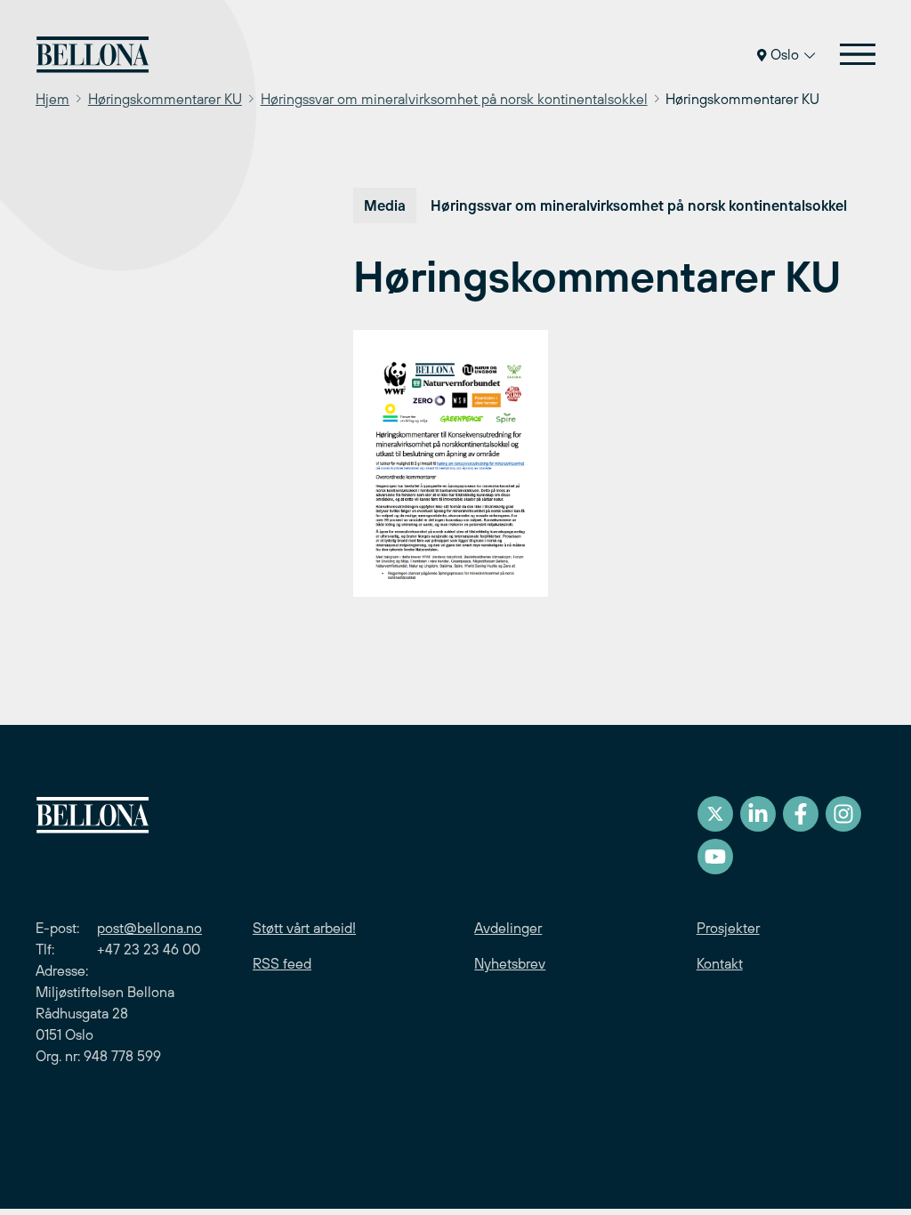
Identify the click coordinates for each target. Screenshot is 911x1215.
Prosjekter (728, 928)
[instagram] (843, 814)
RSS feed (282, 963)
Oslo (784, 54)
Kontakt (720, 963)
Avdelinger (508, 928)
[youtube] (715, 856)
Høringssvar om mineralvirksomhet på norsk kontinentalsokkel (454, 99)
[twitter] (715, 814)
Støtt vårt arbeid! (304, 928)
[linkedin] (758, 814)
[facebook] (800, 814)
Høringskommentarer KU (165, 99)
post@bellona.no (149, 928)
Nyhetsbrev (509, 963)
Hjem (52, 99)
